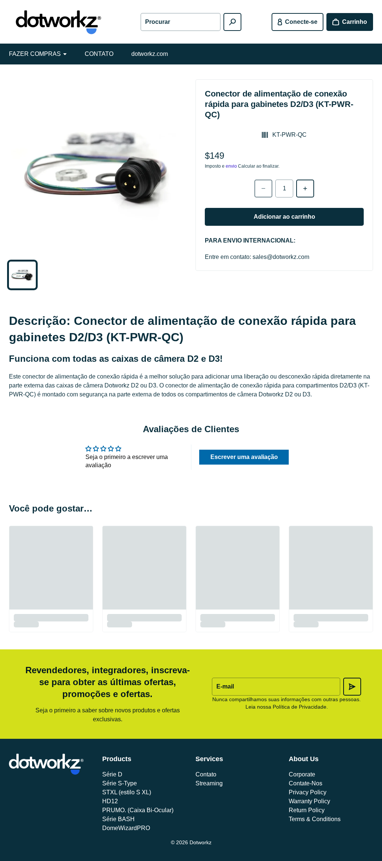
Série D (112, 774)
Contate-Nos (305, 783)
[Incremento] (305, 188)
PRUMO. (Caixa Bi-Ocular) (137, 810)
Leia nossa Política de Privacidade (285, 707)
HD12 (110, 801)
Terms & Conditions (315, 819)
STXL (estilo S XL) (126, 792)
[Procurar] (232, 22)
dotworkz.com (149, 54)
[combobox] (180, 22)
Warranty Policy (309, 801)
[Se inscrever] (352, 687)
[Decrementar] (263, 188)
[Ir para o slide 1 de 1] (22, 275)
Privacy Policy (307, 792)
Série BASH (118, 819)
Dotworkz (201, 842)
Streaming (209, 783)
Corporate (302, 774)
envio (231, 166)
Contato (205, 774)
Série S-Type (119, 783)
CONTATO (99, 54)
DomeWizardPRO (126, 828)
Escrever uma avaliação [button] (244, 457)
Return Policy (307, 810)
